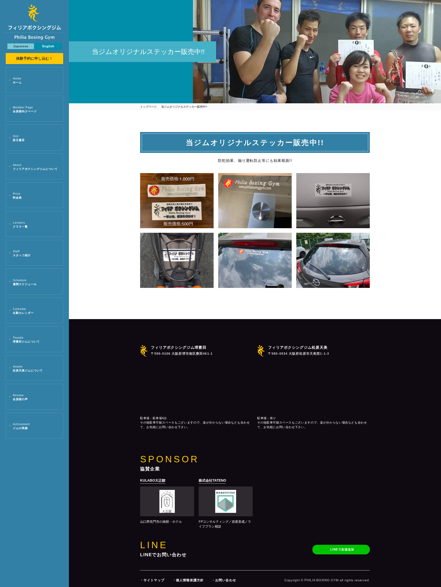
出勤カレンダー (23, 311)
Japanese (20, 46)
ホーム (17, 80)
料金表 (17, 195)
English (48, 46)
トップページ (148, 106)
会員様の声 (20, 397)
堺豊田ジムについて (26, 339)
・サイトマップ (152, 580)
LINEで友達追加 (342, 549)
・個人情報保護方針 (188, 580)
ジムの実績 (21, 426)
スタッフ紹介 (22, 253)
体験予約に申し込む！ (34, 58)
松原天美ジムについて (28, 368)
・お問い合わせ (224, 580)
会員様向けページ (25, 109)
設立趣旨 (19, 138)
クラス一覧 (20, 224)
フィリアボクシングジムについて (35, 167)
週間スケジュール (25, 282)
